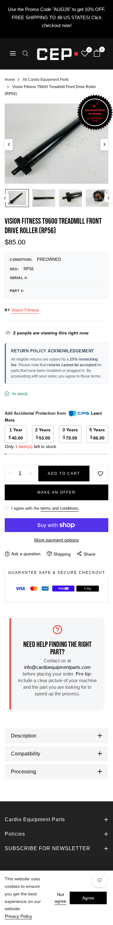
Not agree (60, 898)
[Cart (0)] (97, 54)
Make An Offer (56, 492)
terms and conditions (59, 508)
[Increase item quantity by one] (30, 473)
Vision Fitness (25, 309)
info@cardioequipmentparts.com (57, 667)
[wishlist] (84, 54)
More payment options (56, 539)
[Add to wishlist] (100, 473)
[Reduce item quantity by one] (9, 473)
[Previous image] (9, 144)
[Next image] (104, 144)
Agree (88, 897)
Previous (5, 198)
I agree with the (44, 508)
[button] (25, 54)
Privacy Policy (18, 916)
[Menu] (12, 54)
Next (108, 198)
